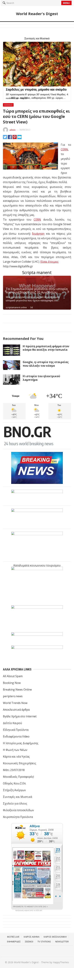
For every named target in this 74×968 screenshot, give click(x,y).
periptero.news (13, 696)
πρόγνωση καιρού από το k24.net (28, 910)
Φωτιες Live (13, 936)
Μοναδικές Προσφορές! (18, 777)
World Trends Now (15, 703)
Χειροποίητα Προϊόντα (18, 817)
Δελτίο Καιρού (12, 723)
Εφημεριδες (14, 941)
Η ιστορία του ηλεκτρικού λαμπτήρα (41, 378)
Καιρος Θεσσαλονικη (55, 936)
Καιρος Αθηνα (31, 936)
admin (12, 129)
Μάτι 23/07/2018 (14, 770)
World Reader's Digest (37, 13)
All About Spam (13, 676)
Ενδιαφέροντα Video (16, 736)
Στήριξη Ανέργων (14, 790)
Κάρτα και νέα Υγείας (16, 756)
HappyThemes (61, 962)
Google (8, 104)
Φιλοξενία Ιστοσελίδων (18, 810)
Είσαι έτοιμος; (49, 262)
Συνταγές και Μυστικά (17, 797)
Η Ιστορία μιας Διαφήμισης (20, 743)
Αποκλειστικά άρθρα (16, 710)
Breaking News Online (17, 689)
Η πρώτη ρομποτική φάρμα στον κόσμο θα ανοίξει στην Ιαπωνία (46, 348)
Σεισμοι (29, 941)
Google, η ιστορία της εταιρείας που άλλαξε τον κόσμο (46, 364)
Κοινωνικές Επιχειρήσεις (19, 763)
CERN (64, 149)
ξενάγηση (38, 234)
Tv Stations (44, 941)
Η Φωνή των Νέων (15, 750)
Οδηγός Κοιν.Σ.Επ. (14, 783)
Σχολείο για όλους (15, 803)
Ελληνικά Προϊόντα (15, 730)
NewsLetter (62, 941)
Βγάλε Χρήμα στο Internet (19, 716)
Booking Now (12, 683)
